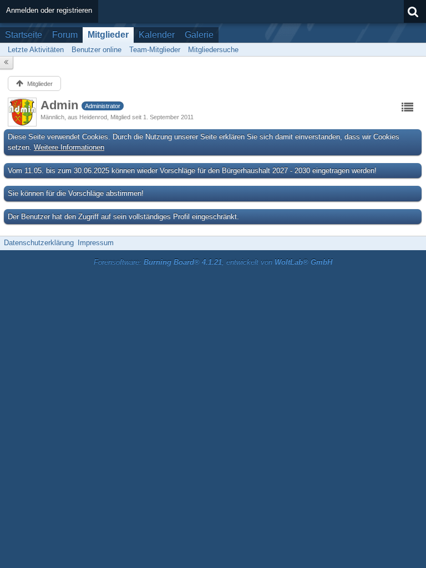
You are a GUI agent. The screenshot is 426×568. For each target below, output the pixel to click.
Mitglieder (108, 34)
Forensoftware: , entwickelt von (213, 262)
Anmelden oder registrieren (49, 10)
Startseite (23, 34)
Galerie (199, 34)
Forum (65, 34)
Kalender (157, 34)
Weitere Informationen (69, 147)
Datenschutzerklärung (39, 243)
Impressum (96, 243)
